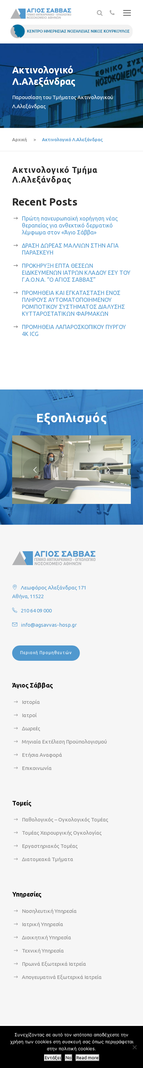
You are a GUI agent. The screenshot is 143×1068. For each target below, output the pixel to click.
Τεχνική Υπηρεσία (43, 951)
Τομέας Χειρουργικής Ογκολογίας (62, 833)
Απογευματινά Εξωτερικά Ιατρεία (62, 977)
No (69, 1057)
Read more (87, 1057)
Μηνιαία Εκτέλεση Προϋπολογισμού (64, 742)
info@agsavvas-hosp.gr (49, 625)
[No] (134, 1047)
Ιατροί (29, 715)
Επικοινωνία (37, 768)
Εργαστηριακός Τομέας (50, 846)
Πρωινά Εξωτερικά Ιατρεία (54, 964)
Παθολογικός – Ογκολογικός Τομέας (65, 819)
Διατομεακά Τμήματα (47, 859)
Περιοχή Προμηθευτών (46, 652)
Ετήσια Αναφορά (42, 755)
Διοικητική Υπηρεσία (46, 937)
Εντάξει (53, 1057)
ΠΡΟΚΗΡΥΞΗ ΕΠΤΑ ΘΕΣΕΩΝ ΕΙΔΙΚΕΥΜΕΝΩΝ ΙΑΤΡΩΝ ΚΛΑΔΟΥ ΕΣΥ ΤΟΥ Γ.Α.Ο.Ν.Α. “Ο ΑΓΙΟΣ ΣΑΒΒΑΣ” (76, 273)
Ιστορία (31, 702)
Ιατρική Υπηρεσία (42, 924)
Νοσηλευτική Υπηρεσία (49, 911)
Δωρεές (31, 728)
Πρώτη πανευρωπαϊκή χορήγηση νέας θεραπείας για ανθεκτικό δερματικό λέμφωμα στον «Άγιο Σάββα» (70, 225)
